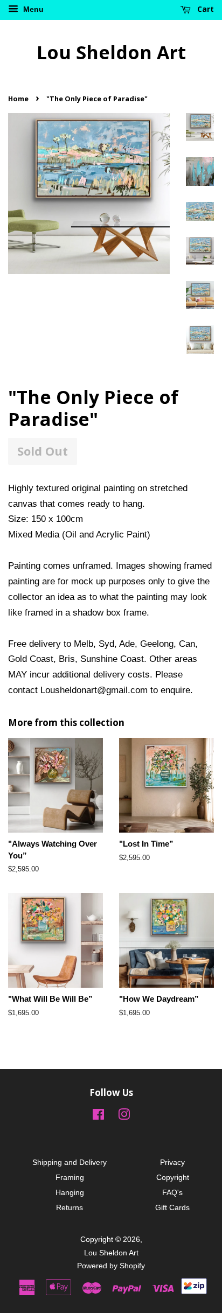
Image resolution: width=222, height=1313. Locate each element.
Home (18, 98)
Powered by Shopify (111, 1265)
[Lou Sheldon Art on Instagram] (124, 1116)
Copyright (172, 1177)
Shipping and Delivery (69, 1162)
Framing (70, 1177)
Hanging (70, 1192)
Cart (204, 9)
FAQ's (172, 1192)
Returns (69, 1207)
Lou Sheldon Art (111, 52)
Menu (32, 9)
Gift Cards (172, 1207)
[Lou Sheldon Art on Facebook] (98, 1116)
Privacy (172, 1162)
